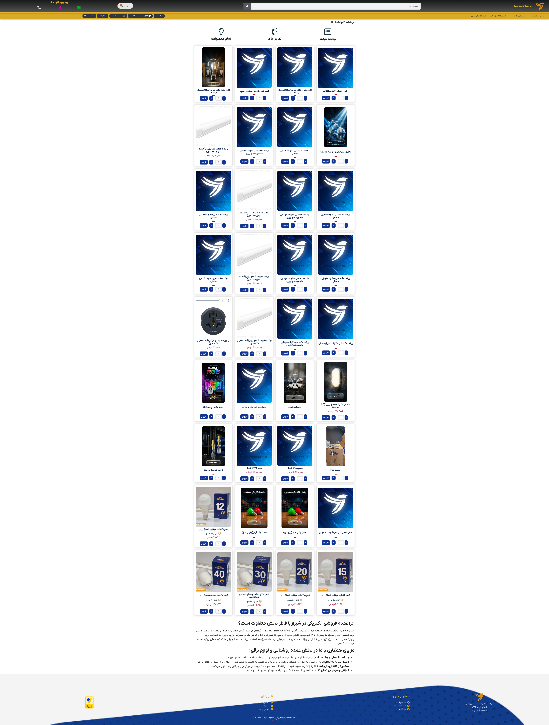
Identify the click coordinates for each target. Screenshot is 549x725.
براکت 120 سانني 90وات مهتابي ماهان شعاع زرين (254, 152)
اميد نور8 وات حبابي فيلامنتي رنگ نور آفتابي (213, 91)
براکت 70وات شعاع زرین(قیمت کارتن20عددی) (254, 278)
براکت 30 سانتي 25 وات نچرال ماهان (335, 216)
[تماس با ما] (274, 31)
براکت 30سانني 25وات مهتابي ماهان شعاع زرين (295, 216)
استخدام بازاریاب (498, 15)
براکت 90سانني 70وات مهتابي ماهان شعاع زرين (295, 344)
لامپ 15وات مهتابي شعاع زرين (335, 595)
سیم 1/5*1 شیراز (295, 468)
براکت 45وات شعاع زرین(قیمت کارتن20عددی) (254, 214)
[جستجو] (247, 6)
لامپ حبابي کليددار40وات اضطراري (335, 532)
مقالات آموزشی (478, 15)
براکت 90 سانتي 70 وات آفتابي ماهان (213, 280)
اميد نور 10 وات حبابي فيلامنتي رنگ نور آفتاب (295, 91)
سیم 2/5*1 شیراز (254, 468)
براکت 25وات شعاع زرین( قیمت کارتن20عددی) (213, 150)
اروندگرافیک (268, 720)
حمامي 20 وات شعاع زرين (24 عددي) (335, 406)
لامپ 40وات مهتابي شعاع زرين (213, 595)
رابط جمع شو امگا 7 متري (254, 407)
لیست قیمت (328, 39)
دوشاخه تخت (294, 407)
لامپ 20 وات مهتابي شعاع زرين (295, 595)
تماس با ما (274, 39)
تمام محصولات (221, 39)
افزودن (326, 98)
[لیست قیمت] (327, 31)
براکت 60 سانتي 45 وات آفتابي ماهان (213, 216)
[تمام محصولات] (221, 31)
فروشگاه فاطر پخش (522, 6)
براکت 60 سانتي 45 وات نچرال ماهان (335, 280)
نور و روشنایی (537, 15)
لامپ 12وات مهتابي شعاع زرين (213, 529)
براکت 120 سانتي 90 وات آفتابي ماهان (294, 152)
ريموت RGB (335, 470)
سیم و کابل (518, 15)
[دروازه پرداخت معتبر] (89, 708)
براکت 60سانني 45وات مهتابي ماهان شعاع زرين (295, 280)
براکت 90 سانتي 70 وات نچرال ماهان (335, 343)
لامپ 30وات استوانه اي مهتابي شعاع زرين (254, 596)
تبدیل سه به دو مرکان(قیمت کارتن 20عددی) (213, 342)
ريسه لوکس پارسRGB (213, 407)
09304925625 (58, 3)
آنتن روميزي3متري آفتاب (335, 91)
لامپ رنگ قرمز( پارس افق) (254, 532)
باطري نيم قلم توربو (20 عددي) (335, 151)
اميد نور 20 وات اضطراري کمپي (254, 91)
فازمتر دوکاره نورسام (213, 470)
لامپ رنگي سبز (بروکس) (295, 532)
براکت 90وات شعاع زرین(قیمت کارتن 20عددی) (254, 342)
